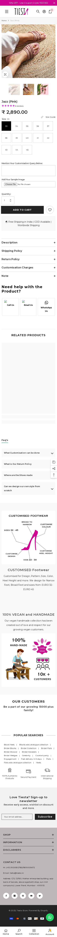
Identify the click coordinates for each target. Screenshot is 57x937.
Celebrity (26, 755)
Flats (48, 759)
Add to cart (23, 209)
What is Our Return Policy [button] (18, 464)
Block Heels (9, 744)
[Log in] (44, 11)
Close (54, 3)
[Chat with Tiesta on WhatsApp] (50, 917)
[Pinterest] (23, 896)
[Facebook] (6, 896)
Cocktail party (42, 755)
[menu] (5, 11)
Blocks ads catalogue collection (33, 744)
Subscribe (45, 816)
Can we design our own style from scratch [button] (22, 488)
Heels (38, 762)
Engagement (10, 759)
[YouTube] (31, 896)
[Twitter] (40, 896)
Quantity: (6, 194)
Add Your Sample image (13, 179)
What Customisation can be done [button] (22, 453)
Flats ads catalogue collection (17, 762)
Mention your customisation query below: (22, 163)
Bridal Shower (10, 752)
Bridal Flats (46, 748)
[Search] (38, 11)
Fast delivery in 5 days (31, 759)
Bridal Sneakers (29, 752)
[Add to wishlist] (50, 210)
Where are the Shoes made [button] (18, 475)
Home (4, 21)
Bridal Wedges (10, 755)
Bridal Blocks (10, 748)
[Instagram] (15, 896)
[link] (28, 417)
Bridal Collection (28, 748)
